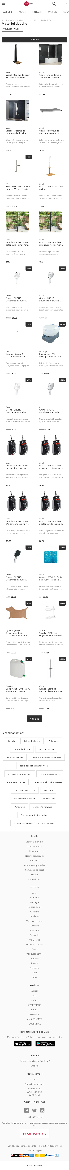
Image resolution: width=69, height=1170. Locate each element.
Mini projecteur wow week (19, 774)
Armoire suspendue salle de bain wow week (34, 823)
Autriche (35, 958)
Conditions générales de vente (22, 1145)
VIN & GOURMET (34, 1019)
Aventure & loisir (34, 846)
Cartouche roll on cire (15, 782)
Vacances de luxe (34, 921)
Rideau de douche (32, 741)
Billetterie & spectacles (34, 865)
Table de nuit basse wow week (33, 766)
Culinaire (34, 930)
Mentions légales (34, 1150)
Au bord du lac (34, 906)
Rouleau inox (49, 798)
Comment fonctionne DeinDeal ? (34, 1061)
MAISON (34, 1000)
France (34, 963)
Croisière (34, 911)
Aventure (34, 925)
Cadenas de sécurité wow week (48, 782)
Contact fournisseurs (34, 1084)
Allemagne (34, 967)
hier (34, 1125)
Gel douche (54, 741)
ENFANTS (34, 1014)
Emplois (34, 1065)
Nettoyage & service (34, 855)
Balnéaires (34, 916)
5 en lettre (48, 790)
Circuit (35, 949)
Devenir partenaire (34, 1133)
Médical (34, 874)
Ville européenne (34, 953)
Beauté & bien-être (34, 841)
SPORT (34, 1009)
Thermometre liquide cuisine (34, 815)
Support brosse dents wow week (46, 757)
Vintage (37, 11)
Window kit (20, 807)
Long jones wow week (50, 774)
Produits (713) (10, 28)
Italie (34, 972)
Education (34, 860)
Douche (11, 741)
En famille (34, 935)
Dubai (34, 977)
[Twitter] (34, 1110)
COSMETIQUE (34, 1005)
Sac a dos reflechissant (25, 790)
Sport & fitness (34, 879)
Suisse (35, 892)
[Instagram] (42, 1110)
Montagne (34, 902)
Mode (22, 11)
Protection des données (50, 1145)
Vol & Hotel (34, 939)
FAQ (35, 1079)
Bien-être (34, 897)
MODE (35, 995)
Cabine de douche (22, 749)
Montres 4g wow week (43, 807)
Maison (52, 11)
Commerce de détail (34, 869)
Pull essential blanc (14, 757)
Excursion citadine (34, 944)
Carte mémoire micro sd (24, 798)
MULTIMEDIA (35, 1023)
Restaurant (34, 851)
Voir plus (34, 718)
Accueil (7, 11)
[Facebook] (26, 1110)
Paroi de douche (46, 749)
